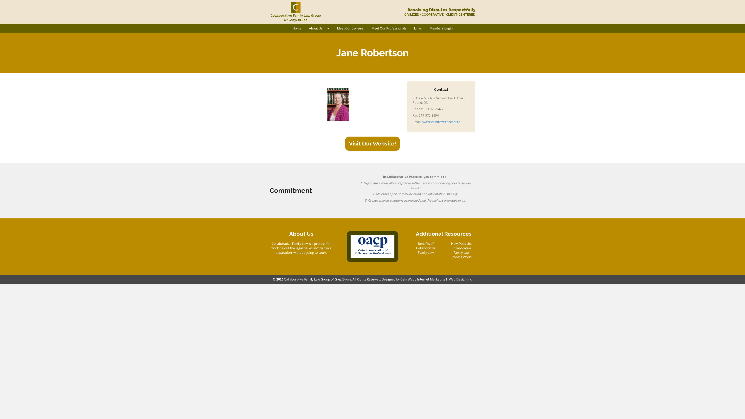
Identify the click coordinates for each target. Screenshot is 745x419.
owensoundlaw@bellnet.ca (441, 122)
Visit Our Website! (372, 143)
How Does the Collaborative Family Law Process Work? (461, 250)
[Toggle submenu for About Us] (328, 28)
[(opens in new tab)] (373, 246)
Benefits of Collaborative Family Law (426, 248)
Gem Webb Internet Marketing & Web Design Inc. (436, 279)
